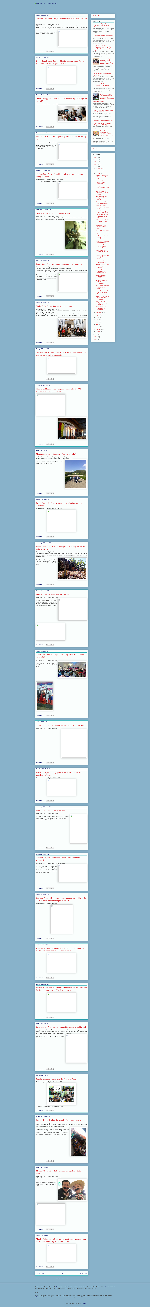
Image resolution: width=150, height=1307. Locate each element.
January (98, 331)
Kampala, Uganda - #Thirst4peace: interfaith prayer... (101, 276)
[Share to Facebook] (52, 51)
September (99, 312)
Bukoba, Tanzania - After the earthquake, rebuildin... (102, 237)
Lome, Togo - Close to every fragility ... (51, 810)
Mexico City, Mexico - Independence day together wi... (101, 303)
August (98, 315)
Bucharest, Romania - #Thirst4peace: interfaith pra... (102, 282)
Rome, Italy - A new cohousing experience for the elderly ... (59, 264)
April (97, 324)
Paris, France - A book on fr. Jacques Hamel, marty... (102, 287)
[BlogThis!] (48, 51)
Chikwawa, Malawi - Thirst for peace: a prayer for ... (103, 221)
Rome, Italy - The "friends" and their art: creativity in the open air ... (103, 84)
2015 (96, 334)
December (99, 168)
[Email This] (47, 51)
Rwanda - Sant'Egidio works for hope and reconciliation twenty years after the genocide (106, 61)
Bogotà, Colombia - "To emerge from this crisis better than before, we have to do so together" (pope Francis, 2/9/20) (103, 48)
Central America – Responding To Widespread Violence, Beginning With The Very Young (106, 133)
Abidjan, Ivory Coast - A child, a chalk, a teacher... (102, 198)
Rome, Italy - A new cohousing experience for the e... (102, 207)
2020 (96, 157)
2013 (96, 339)
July (97, 317)
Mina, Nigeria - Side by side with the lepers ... (54, 213)
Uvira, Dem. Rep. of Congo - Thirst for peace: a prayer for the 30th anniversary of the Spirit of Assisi (60, 62)
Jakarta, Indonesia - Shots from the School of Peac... (103, 292)
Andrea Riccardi (109, 1286)
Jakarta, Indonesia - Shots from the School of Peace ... (57, 1079)
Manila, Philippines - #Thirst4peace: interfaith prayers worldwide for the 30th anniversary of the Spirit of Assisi (61, 1240)
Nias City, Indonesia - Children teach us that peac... (102, 251)
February (98, 329)
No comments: (40, 51)
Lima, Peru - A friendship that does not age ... (53, 594)
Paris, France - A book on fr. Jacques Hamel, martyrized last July (61, 1027)
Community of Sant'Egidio (62, 1286)
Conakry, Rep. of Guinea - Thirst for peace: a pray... (103, 216)
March (98, 326)
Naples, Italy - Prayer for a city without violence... (103, 211)
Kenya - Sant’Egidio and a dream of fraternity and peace (103, 111)
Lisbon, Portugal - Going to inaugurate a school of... (102, 232)
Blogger (84, 1303)
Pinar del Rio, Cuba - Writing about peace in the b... (102, 193)
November (99, 171)
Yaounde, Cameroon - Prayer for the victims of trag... (103, 177)
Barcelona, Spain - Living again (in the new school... (102, 257)
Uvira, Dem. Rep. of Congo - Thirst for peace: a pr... (101, 182)
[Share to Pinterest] (53, 51)
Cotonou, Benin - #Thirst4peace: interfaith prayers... (101, 271)
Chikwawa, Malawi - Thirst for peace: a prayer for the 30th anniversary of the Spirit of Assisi (58, 390)
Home (62, 1273)
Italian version (96, 148)
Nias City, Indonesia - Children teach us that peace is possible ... (61, 725)
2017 (96, 164)
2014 (96, 337)
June (97, 319)
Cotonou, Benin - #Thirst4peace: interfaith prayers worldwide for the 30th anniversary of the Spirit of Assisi (61, 899)
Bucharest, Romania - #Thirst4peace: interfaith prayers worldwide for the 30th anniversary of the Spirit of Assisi (61, 988)
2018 (96, 162)
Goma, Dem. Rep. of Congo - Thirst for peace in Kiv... (101, 246)
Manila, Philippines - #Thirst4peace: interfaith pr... (101, 308)
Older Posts (83, 1273)
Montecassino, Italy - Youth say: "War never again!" (56, 454)
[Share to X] (50, 51)
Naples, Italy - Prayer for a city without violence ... (55, 306)
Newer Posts (40, 1273)
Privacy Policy (96, 15)
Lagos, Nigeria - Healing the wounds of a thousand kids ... (58, 1120)
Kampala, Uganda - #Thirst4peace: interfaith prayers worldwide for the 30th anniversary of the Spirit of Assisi (60, 949)
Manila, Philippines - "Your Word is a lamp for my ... (103, 187)
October (98, 173)
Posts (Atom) (65, 1278)
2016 (96, 166)
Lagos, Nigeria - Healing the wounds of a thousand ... (102, 297)
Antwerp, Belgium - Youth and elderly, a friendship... (102, 266)
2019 (96, 159)
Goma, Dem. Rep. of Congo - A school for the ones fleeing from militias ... (102, 25)
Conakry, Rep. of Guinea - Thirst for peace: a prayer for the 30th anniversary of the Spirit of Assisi (61, 353)
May (97, 322)
